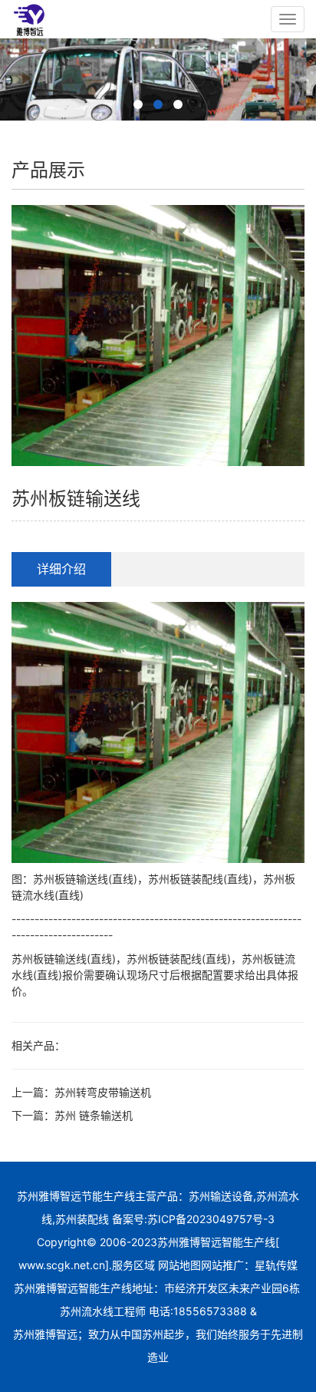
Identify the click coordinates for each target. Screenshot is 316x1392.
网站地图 (179, 1264)
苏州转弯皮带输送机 (102, 1092)
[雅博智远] (29, 19)
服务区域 (135, 1264)
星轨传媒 (276, 1264)
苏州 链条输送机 (93, 1115)
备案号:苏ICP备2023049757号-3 (192, 1218)
